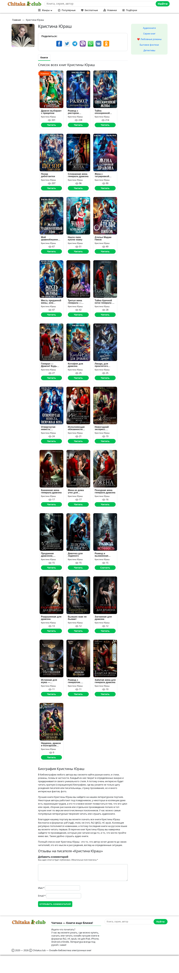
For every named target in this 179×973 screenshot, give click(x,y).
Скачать (105, 567)
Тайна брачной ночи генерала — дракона (104, 301)
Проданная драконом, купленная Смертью (47, 554)
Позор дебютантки (48, 175)
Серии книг (149, 33)
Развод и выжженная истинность (101, 554)
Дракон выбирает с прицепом (51, 112)
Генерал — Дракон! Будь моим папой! (49, 365)
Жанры (46, 10)
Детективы (149, 50)
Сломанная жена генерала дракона (78, 175)
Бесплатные (91, 10)
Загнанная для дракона (103, 618)
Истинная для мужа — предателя (49, 681)
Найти (163, 4)
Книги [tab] (44, 57)
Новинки (112, 10)
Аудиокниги (149, 28)
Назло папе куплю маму (75, 238)
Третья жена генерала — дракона (75, 301)
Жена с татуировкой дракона (102, 175)
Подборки (131, 10)
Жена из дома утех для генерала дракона (78, 491)
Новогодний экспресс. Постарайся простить (102, 428)
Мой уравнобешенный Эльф (51, 238)
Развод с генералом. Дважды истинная (78, 681)
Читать (51, 124)
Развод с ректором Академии (73, 112)
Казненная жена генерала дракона (51, 491)
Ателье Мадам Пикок (103, 238)
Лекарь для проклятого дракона (101, 365)
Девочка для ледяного (75, 554)
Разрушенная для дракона (51, 618)
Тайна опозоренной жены (102, 112)
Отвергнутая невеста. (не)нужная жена (50, 428)
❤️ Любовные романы (149, 39)
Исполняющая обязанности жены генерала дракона (76, 428)
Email (42, 895)
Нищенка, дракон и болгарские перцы (51, 744)
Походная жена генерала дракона (105, 491)
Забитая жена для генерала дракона (105, 681)
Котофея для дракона (75, 365)
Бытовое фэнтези (149, 44)
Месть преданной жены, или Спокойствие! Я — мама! (51, 301)
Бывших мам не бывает (77, 618)
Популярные (69, 10)
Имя (41, 887)
